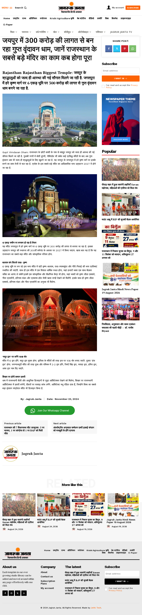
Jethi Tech (96, 608)
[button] (21, 7)
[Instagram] (11, 593)
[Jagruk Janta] (10, 453)
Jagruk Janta (33, 399)
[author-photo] (4, 529)
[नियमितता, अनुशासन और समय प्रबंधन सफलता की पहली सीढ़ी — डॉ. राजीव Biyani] (121, 309)
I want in (119, 78)
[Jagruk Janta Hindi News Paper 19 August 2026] (121, 274)
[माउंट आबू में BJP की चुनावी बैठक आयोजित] (121, 204)
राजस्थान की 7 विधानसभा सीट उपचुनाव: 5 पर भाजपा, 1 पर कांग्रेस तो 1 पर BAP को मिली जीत (24, 430)
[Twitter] (116, 48)
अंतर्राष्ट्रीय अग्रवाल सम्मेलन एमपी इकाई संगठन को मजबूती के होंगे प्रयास (73, 429)
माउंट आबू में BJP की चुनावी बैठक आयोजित (120, 219)
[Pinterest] (124, 48)
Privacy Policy (115, 590)
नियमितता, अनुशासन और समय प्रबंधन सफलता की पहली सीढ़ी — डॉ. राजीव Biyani (118, 327)
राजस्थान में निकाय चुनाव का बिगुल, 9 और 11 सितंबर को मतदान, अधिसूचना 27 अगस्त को (120, 254)
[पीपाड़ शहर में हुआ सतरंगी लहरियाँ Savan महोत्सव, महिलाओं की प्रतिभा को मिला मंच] (121, 169)
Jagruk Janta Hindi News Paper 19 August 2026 (121, 521)
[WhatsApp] (132, 48)
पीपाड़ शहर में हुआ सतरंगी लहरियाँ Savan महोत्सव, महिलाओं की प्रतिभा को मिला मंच (120, 186)
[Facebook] (108, 48)
